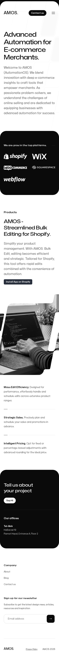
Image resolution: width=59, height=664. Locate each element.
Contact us (10, 584)
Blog (6, 578)
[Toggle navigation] (53, 12)
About (7, 572)
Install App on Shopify (18, 282)
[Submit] (51, 619)
